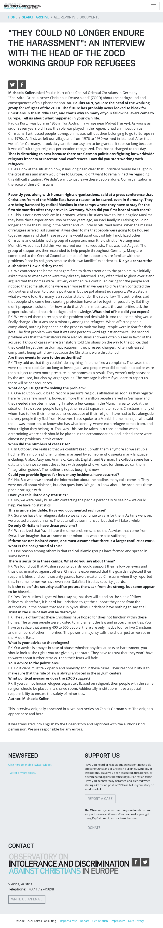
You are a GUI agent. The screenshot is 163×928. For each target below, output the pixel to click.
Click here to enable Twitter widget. (30, 765)
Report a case (100, 799)
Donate (94, 828)
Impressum (118, 921)
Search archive (35, 17)
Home (12, 17)
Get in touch (100, 921)
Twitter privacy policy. (22, 773)
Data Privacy (136, 921)
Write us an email (26, 899)
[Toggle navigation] (154, 6)
